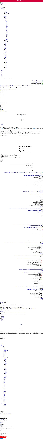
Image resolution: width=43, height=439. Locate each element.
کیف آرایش (7, 39)
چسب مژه (7, 38)
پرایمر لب (6, 55)
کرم (5, 11)
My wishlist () (2, 419)
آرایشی (4, 19)
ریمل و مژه (1, 312)
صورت (5, 20)
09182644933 (21, 324)
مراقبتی (2, 70)
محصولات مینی (4, 406)
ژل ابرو (5, 52)
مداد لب (7, 31)
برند (1, 72)
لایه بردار (6, 12)
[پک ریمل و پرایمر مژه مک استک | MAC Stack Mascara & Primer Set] (29, 286)
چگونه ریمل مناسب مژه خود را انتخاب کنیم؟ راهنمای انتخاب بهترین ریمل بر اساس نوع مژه (27, 308)
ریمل (4, 384)
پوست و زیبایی (1, 302)
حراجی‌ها (2, 319)
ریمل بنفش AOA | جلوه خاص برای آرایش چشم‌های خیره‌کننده (35, 210)
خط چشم (7, 26)
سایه (6, 27)
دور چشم (6, 14)
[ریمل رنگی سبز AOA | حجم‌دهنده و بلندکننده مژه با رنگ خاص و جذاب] (5, 413)
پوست (4, 9)
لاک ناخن (4, 397)
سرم (5, 10)
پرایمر (6, 21)
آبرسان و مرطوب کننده (7, 13)
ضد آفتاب (5, 348)
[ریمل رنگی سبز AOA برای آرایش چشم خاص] (38, 81)
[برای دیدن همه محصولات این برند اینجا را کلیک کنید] (1, 109)
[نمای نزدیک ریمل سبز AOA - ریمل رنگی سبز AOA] (37, 82)
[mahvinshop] (1, 2)
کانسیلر (7, 29)
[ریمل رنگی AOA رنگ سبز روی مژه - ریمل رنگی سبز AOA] (17, 85)
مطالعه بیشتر (1, 304)
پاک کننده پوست (5, 16)
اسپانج (6, 37)
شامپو (5, 63)
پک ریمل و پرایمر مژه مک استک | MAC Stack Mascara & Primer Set (35, 289)
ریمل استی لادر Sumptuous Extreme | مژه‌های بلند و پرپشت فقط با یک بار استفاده (33, 175)
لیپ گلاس (6, 54)
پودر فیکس (5, 379)
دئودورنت (6, 67)
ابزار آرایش (4, 393)
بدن (1, 403)
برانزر (6, 23)
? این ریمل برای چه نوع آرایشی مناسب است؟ (28, 163)
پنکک (6, 25)
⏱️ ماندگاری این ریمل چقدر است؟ (29, 165)
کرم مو (5, 64)
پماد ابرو (5, 370)
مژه (6, 28)
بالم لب (5, 18)
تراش (5, 59)
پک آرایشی (6, 40)
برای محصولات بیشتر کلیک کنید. (3, 4)
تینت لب (7, 32)
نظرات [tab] (2, 124)
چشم (4, 46)
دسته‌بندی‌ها (2, 8)
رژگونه (6, 22)
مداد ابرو (7, 35)
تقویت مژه (5, 352)
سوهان (6, 36)
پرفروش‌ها (2, 320)
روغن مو (6, 62)
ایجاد (6, 420)
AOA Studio (34, 128)
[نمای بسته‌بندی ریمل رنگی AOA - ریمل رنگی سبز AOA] (37, 80)
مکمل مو (6, 65)
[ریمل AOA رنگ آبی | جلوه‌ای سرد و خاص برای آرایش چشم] (32, 191)
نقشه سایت (2, 317)
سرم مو (4, 402)
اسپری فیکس (6, 41)
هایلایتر (5, 45)
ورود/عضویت (1, 425)
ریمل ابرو (7, 34)
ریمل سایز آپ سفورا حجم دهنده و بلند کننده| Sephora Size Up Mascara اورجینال (33, 227)
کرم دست (6, 68)
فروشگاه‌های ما (2, 316)
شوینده (5, 17)
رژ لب (6, 30)
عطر (1, 71)
